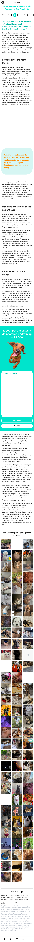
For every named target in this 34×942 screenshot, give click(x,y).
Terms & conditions (16, 897)
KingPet (3, 895)
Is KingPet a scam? (13, 899)
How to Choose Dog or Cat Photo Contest (13, 928)
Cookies (24, 897)
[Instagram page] (22, 891)
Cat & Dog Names (5, 897)
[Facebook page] (18, 891)
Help (27, 895)
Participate (17, 420)
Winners (23, 895)
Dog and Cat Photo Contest (13, 895)
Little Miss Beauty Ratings (8, 930)
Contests (17, 426)
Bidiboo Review (26, 927)
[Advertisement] (17, 125)
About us (21, 899)
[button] (3, 2)
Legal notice (4, 899)
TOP (4, 15)
